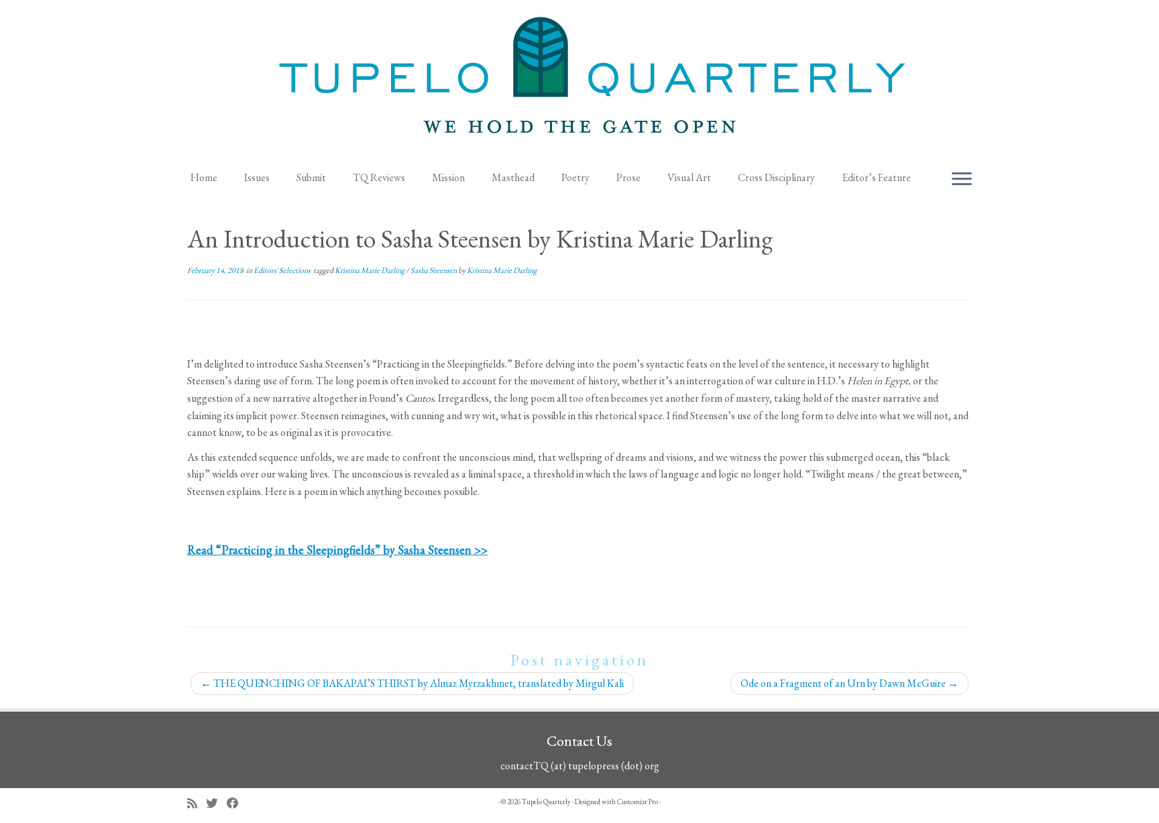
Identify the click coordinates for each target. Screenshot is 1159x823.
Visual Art (689, 177)
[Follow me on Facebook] (237, 803)
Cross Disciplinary (776, 177)
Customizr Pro (637, 801)
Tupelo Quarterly (546, 801)
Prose (628, 177)
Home (203, 177)
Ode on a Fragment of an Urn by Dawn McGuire (849, 683)
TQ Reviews (379, 177)
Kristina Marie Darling (370, 270)
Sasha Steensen (434, 270)
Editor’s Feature (876, 177)
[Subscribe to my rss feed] (196, 803)
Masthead (513, 177)
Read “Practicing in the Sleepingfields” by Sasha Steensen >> (337, 549)
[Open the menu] (962, 180)
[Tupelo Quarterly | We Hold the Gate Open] (579, 81)
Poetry (575, 177)
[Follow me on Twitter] (216, 803)
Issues (257, 177)
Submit (311, 177)
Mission (448, 177)
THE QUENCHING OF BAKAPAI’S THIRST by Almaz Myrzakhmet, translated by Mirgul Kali (412, 683)
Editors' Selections (283, 270)
